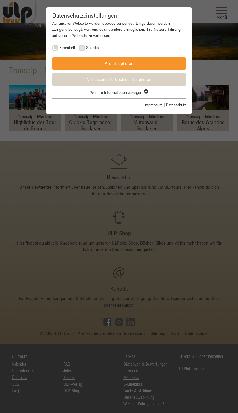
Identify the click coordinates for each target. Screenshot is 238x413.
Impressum (153, 104)
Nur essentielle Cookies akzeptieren (119, 79)
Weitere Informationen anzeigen (116, 92)
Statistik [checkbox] (92, 47)
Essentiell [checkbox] (67, 47)
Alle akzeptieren (119, 63)
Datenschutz (176, 104)
